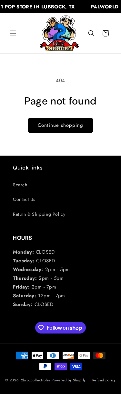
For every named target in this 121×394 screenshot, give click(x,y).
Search (20, 184)
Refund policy (104, 380)
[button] (13, 33)
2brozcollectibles (36, 380)
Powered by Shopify (69, 380)
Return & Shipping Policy (39, 214)
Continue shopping (60, 125)
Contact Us (24, 199)
